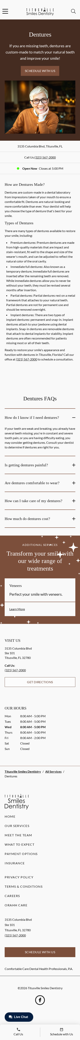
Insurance (15, 863)
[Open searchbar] (73, 11)
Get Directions (40, 682)
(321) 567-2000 (45, 157)
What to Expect (19, 844)
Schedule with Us (40, 71)
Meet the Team (18, 835)
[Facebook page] (40, 1000)
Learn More (17, 609)
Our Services (17, 826)
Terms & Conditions (24, 886)
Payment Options (21, 854)
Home (10, 816)
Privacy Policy (19, 877)
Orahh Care (16, 905)
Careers (12, 896)
